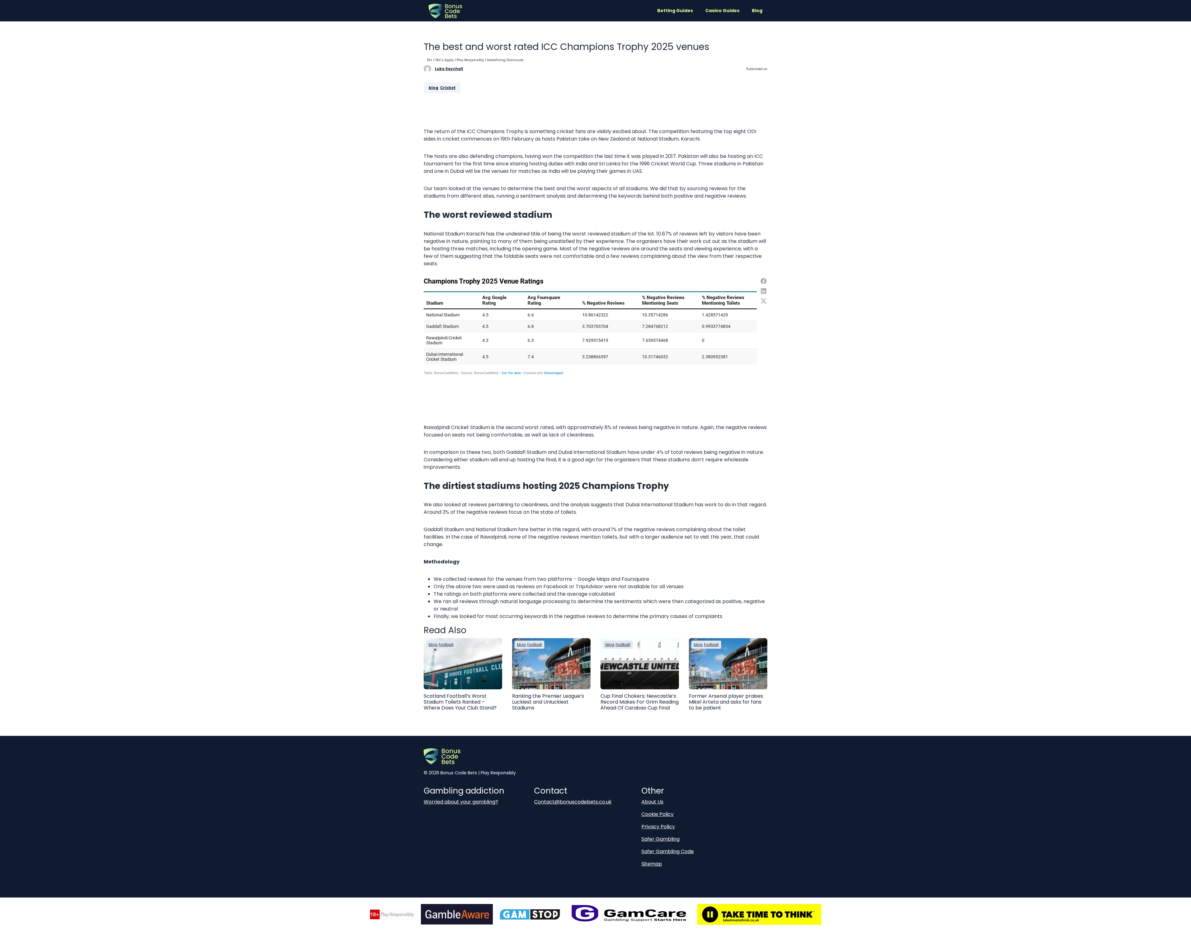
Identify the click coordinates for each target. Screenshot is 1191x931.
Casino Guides (722, 10)
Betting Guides (675, 10)
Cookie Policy (657, 814)
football (446, 644)
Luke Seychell (449, 68)
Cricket (448, 87)
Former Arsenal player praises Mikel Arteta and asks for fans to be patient (726, 702)
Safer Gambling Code (667, 851)
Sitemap (651, 863)
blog (433, 87)
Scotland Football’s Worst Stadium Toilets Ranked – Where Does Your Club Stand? (460, 702)
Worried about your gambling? (461, 801)
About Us (652, 801)
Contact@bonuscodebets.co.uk (573, 801)
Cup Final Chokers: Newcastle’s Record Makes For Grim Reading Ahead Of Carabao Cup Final (639, 702)
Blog (757, 10)
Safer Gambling (660, 839)
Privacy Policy (658, 826)
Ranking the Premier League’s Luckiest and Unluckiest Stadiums (548, 702)
